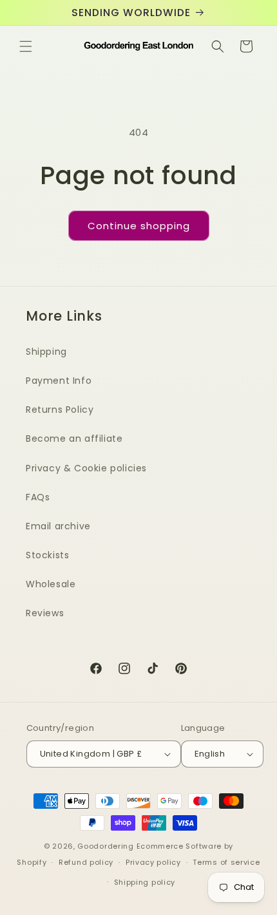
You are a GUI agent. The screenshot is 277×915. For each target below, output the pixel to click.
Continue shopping (139, 225)
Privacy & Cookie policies (86, 468)
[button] (26, 46)
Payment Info (58, 380)
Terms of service (226, 862)
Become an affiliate (74, 438)
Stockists (47, 555)
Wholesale (50, 584)
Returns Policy (59, 409)
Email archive (58, 526)
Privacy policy (153, 862)
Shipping (46, 351)
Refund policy (86, 862)
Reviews (45, 613)
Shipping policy (145, 882)
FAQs (38, 497)
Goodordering (105, 846)
